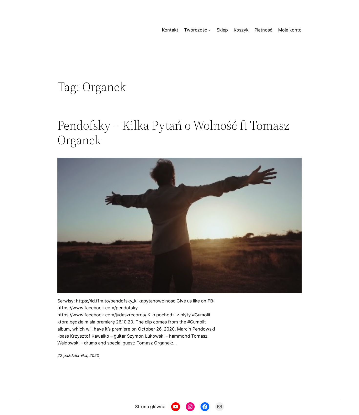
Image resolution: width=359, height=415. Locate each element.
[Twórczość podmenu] (209, 30)
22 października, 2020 (78, 355)
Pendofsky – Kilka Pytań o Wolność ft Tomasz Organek (173, 132)
